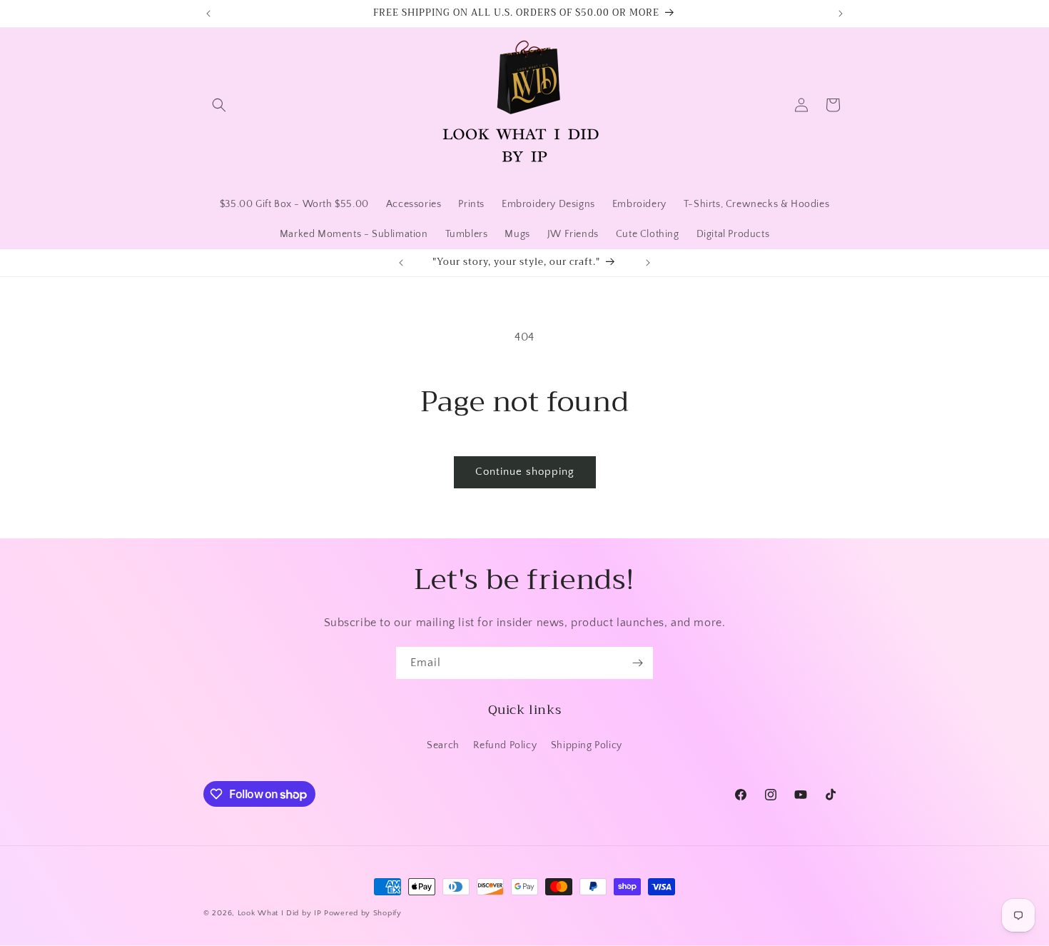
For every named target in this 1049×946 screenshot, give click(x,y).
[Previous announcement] (208, 13)
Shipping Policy (586, 745)
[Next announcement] (840, 13)
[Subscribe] (637, 663)
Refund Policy (505, 745)
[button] (219, 105)
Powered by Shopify (363, 913)
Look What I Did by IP (280, 913)
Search (443, 745)
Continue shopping (524, 472)
